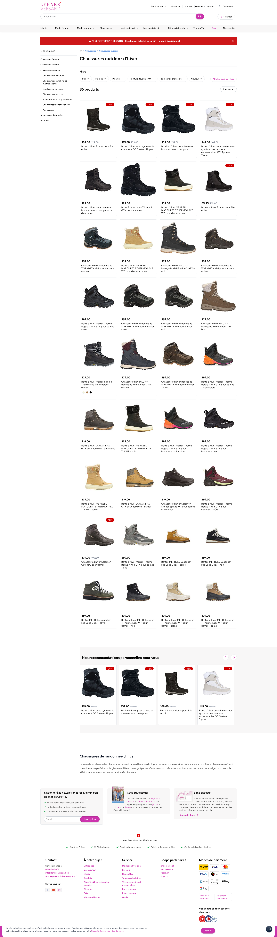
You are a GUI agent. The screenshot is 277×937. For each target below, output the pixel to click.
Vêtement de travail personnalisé (131, 883)
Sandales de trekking (53, 89)
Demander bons (187, 815)
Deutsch (209, 6)
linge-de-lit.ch (167, 865)
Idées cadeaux (129, 893)
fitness (127, 807)
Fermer (208, 930)
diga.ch (164, 876)
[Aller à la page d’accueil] (81, 51)
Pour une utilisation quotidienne (57, 99)
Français (199, 6)
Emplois (188, 6)
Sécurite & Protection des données (96, 883)
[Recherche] (200, 16)
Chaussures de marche (53, 75)
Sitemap (88, 889)
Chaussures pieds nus (53, 94)
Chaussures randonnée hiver (56, 104)
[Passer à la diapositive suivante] (234, 657)
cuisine (116, 807)
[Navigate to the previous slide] (226, 657)
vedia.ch (165, 872)
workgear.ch (167, 869)
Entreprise (89, 865)
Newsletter (127, 874)
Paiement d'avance (204, 897)
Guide (125, 897)
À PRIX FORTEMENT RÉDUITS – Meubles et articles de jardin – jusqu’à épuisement (134, 40)
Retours (126, 870)
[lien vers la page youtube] (54, 890)
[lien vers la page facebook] (48, 890)
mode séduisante (147, 801)
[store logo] (50, 6)
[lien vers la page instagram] (59, 890)
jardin (155, 804)
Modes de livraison (131, 865)
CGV (86, 893)
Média (87, 874)
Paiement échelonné (222, 897)
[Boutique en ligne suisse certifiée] (202, 918)
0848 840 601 (52, 869)
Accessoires (48, 110)
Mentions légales (92, 897)
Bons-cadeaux (129, 889)
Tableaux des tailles (131, 878)
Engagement (90, 870)
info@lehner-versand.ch (57, 872)
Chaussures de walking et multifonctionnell (55, 82)
